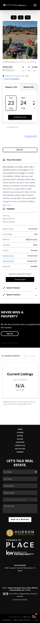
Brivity (18, 617)
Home (20, 429)
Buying (20, 436)
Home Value (20, 445)
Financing (20, 442)
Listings (20, 433)
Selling (20, 439)
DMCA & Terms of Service (22, 620)
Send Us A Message (20, 519)
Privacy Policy (6, 620)
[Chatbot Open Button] (33, 616)
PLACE (28, 590)
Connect (20, 452)
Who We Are (20, 449)
